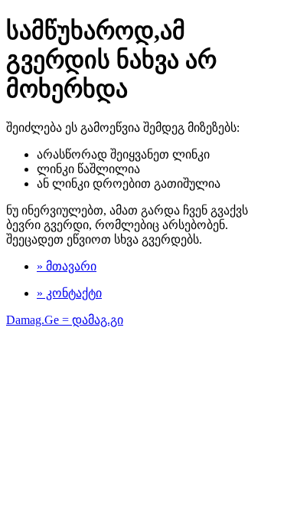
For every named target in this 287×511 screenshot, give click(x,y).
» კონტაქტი (69, 293)
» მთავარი (66, 266)
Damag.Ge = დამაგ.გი (64, 319)
